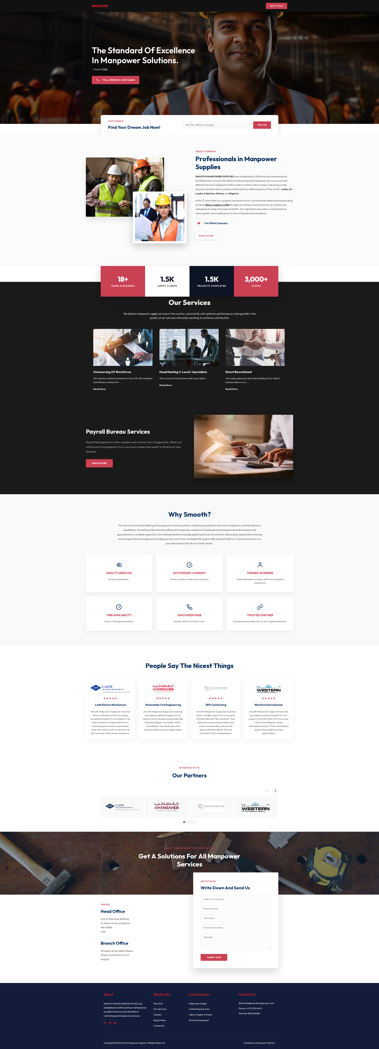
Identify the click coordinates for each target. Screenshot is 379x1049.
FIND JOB (262, 125)
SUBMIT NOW (214, 957)
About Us (158, 1003)
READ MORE (206, 235)
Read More (99, 389)
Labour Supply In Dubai (200, 1014)
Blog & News (160, 1020)
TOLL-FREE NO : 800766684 (118, 79)
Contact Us (159, 1025)
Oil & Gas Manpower (199, 1020)
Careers (158, 1014)
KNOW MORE (99, 463)
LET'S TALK (276, 6)
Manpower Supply (198, 1003)
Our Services (160, 1009)
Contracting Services (199, 1009)
